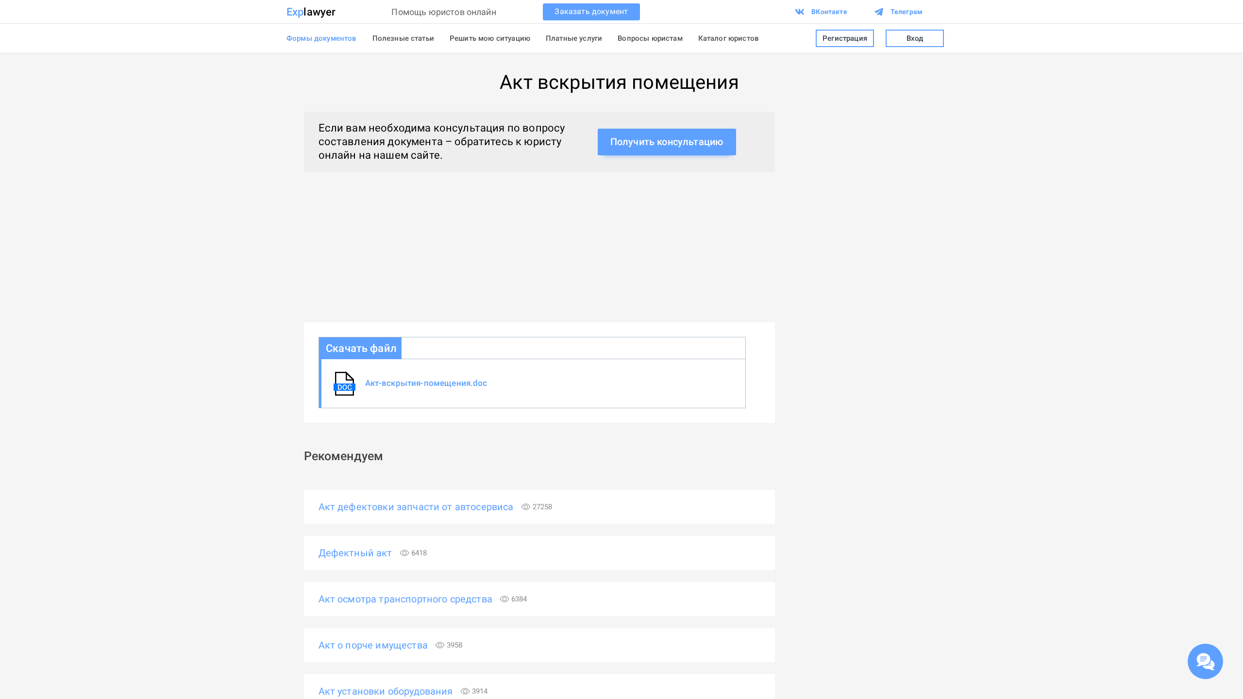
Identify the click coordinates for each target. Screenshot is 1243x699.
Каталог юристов (728, 38)
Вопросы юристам (650, 38)
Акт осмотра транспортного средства (423, 599)
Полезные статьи (403, 38)
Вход (915, 38)
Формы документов (321, 38)
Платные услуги (574, 38)
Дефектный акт (373, 553)
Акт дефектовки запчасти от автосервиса (436, 507)
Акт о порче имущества (391, 645)
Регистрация (845, 38)
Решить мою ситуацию (490, 38)
